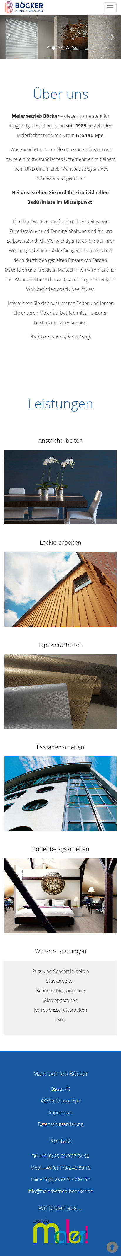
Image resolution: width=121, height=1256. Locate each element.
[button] (9, 37)
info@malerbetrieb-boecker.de (60, 1191)
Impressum (60, 1112)
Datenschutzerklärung (60, 1124)
